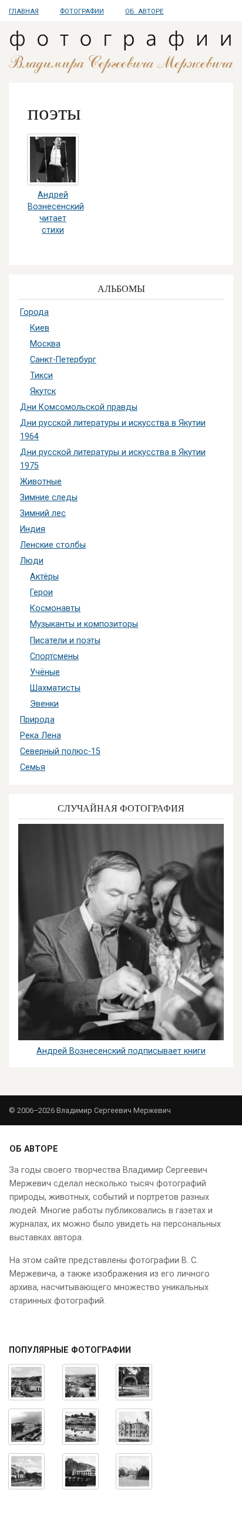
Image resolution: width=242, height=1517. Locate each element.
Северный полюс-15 (60, 751)
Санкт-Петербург (63, 360)
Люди (31, 561)
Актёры (44, 577)
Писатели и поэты (65, 641)
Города (34, 312)
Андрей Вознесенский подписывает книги (121, 1051)
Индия (32, 529)
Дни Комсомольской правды (78, 407)
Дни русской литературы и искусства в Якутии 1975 (113, 459)
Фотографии (82, 11)
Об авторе (144, 11)
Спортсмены (54, 656)
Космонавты (55, 608)
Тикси (41, 376)
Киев (39, 328)
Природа (37, 720)
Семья (32, 767)
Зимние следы (49, 498)
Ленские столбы (53, 545)
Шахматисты (55, 688)
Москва (45, 344)
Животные (41, 482)
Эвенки (44, 704)
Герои (41, 593)
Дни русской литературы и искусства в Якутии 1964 (113, 430)
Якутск (43, 391)
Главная (24, 11)
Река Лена (40, 736)
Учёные (45, 672)
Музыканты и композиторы (84, 624)
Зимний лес (43, 513)
